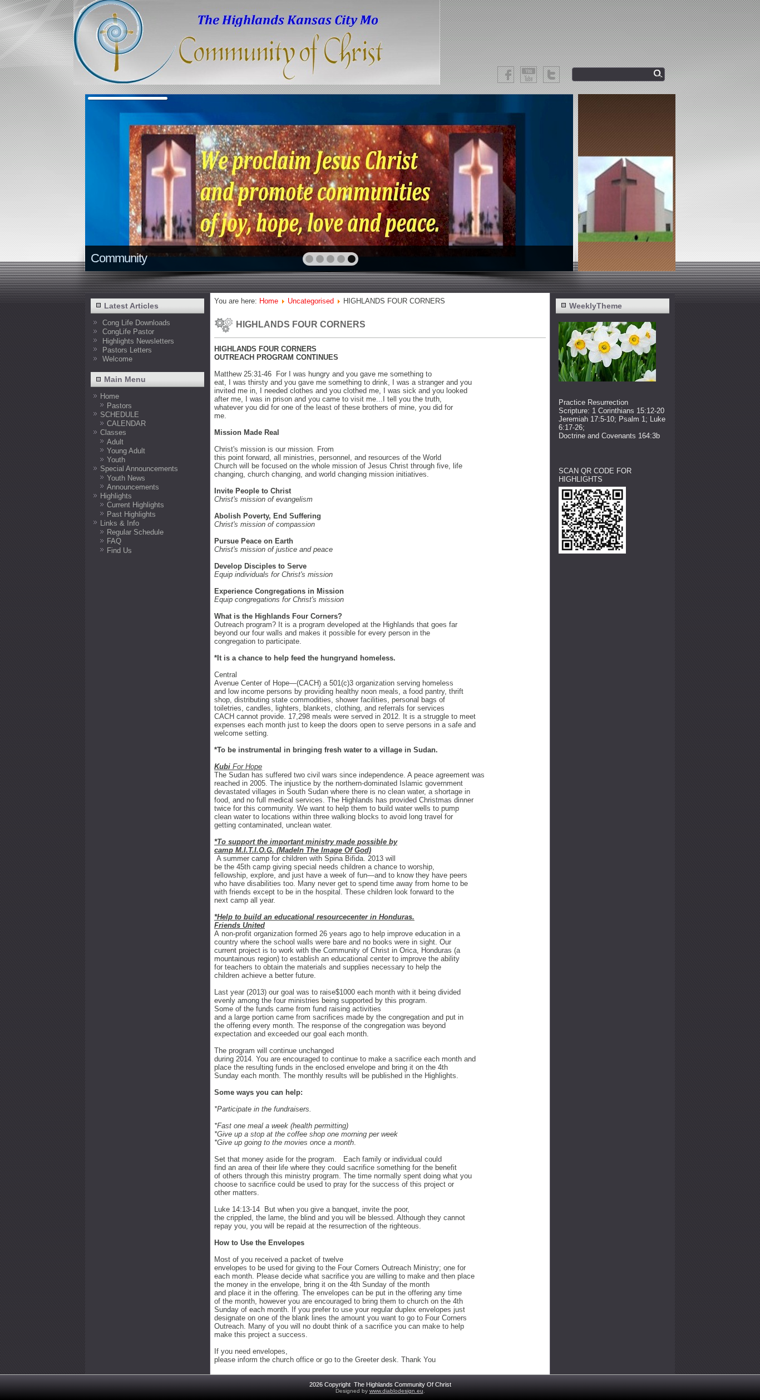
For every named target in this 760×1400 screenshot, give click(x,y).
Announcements (133, 487)
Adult (115, 442)
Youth (116, 460)
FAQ (114, 541)
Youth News (126, 478)
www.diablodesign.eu (396, 1391)
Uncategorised (311, 301)
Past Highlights (131, 514)
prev (118, 181)
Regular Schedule (135, 532)
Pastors (119, 406)
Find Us (119, 550)
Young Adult (126, 451)
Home (109, 396)
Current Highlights (135, 505)
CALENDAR (126, 423)
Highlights (116, 496)
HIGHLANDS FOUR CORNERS (301, 324)
